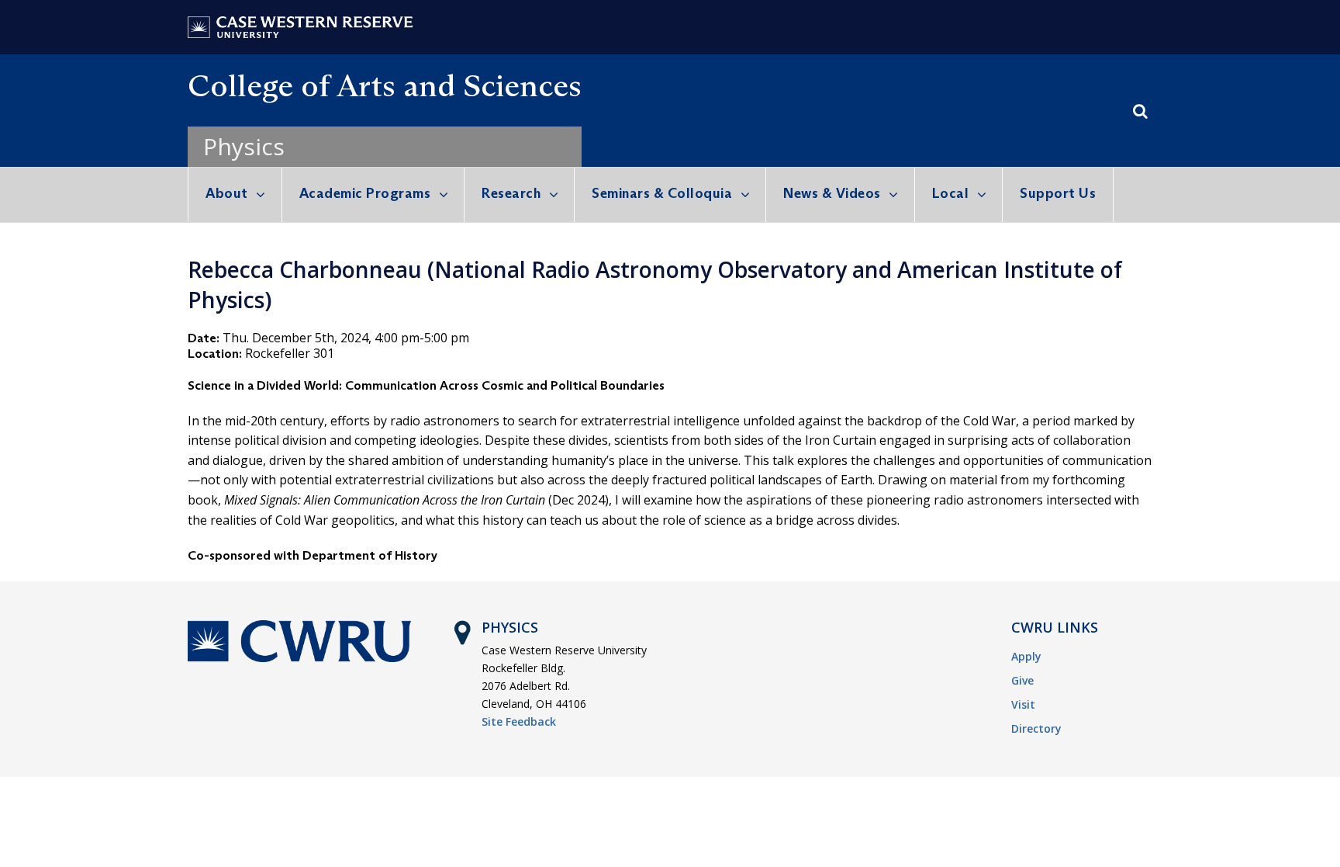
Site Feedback (519, 721)
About (226, 193)
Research (511, 193)
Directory (1036, 728)
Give (1022, 680)
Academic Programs (365, 193)
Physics (244, 146)
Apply (1026, 656)
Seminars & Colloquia (662, 193)
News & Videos (832, 193)
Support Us (1058, 193)
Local (950, 193)
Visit (1023, 704)
